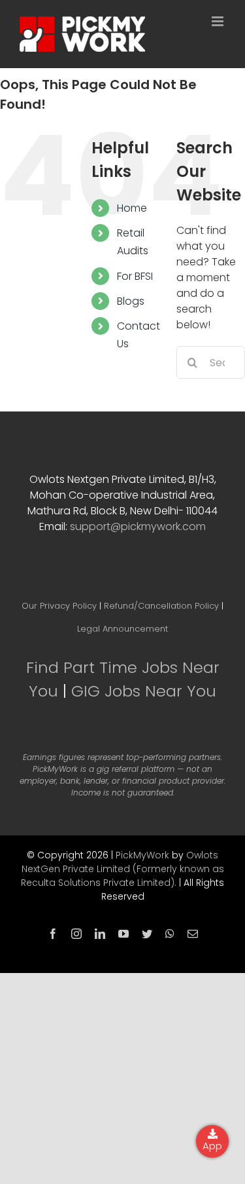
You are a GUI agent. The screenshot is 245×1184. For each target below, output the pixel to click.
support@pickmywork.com (138, 526)
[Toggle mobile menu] (218, 21)
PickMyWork (142, 855)
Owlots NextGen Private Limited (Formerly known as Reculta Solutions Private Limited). (122, 869)
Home (132, 208)
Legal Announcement (122, 628)
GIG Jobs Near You (143, 691)
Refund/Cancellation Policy (161, 605)
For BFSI (135, 276)
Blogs (130, 301)
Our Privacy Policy (59, 605)
